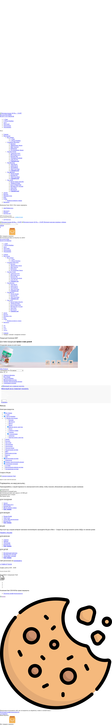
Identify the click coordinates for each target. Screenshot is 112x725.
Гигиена (7, 441)
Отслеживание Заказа (16, 150)
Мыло (10, 425)
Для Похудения (11, 151)
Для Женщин (11, 172)
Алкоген (6, 539)
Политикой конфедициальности (9, 712)
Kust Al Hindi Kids (15, 185)
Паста (10, 428)
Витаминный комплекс (10, 553)
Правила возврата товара (14, 200)
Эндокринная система (11, 469)
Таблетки (11, 435)
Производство (8, 196)
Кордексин (13, 189)
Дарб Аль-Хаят (15, 169)
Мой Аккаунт (14, 147)
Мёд (6, 456)
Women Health (14, 173)
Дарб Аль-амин (15, 177)
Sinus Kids (13, 188)
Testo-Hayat (13, 164)
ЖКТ (6, 451)
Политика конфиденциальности (13, 593)
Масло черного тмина (10, 507)
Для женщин (7, 127)
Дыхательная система (11, 449)
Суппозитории (13, 434)
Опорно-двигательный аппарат (13, 381)
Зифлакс (6, 541)
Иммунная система (11, 453)
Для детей (6, 124)
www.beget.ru (18, 561)
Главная (6, 134)
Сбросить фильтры (9, 375)
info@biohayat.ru (8, 208)
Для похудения (9, 448)
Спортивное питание (10, 383)
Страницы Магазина (13, 142)
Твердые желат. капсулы (16, 437)
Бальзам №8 (14, 156)
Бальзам (11, 420)
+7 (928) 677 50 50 (6, 564)
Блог (5, 197)
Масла (11, 423)
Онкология (8, 460)
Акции (5, 122)
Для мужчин (7, 125)
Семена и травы (13, 430)
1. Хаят (6, 119)
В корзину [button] (4, 402)
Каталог (6, 194)
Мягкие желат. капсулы (16, 427)
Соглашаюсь (3, 713)
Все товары (10, 137)
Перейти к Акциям (6, 533)
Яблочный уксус (15, 155)
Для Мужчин (11, 162)
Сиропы (11, 432)
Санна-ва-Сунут (15, 153)
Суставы (7, 465)
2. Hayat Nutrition (9, 121)
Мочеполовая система (10, 380)
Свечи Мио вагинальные (11, 519)
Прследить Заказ (7, 213)
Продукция (7, 136)
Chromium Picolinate (16, 158)
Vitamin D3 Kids (15, 183)
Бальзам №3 (14, 175)
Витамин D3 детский (16, 186)
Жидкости (12, 421)
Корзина (12, 144)
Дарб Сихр (7, 518)
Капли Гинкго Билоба (17, 181)
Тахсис (6, 503)
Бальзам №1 (7, 544)
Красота (7, 455)
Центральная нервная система (14, 467)
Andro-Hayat (14, 166)
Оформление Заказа (16, 145)
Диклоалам (7, 543)
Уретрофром (14, 167)
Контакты (6, 202)
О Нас (5, 199)
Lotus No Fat (14, 159)
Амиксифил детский (10, 556)
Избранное (13, 148)
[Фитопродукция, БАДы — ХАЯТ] (11, 113)
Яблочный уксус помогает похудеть (15, 389)
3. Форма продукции (11, 418)
